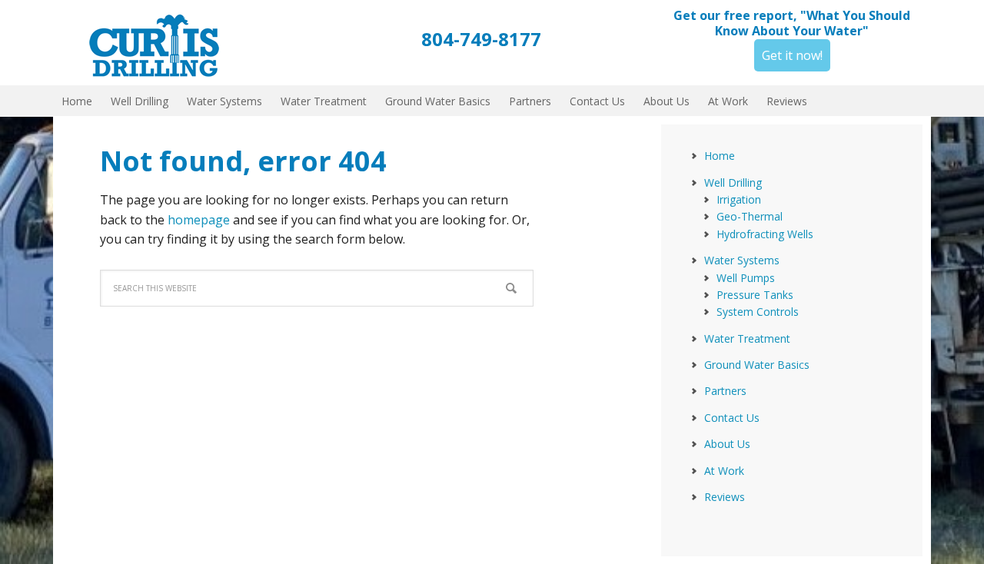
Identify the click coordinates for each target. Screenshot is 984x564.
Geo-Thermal (749, 216)
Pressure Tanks (754, 294)
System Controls (757, 311)
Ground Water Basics (756, 364)
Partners (725, 390)
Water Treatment (747, 338)
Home (719, 155)
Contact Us (732, 417)
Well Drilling (733, 182)
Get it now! (792, 55)
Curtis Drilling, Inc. (161, 38)
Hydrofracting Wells (764, 234)
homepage (199, 219)
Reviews (724, 496)
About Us (727, 443)
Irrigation (738, 199)
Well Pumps (745, 277)
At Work (724, 470)
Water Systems (742, 260)
